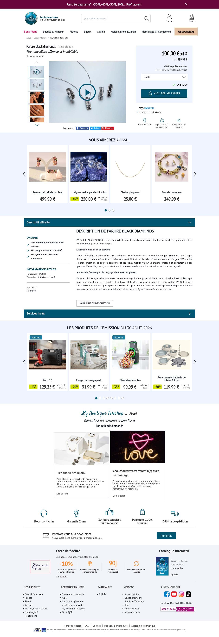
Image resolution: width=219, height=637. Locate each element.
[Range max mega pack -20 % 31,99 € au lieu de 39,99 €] (88, 356)
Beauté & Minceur (53, 31)
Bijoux (87, 31)
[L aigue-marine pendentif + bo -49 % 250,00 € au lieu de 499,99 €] (88, 168)
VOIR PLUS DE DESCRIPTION (95, 303)
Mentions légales (72, 625)
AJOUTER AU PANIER (167, 93)
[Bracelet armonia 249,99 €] (171, 168)
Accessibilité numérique (143, 625)
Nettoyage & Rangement (156, 31)
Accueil (29, 38)
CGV (87, 625)
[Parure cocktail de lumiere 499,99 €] (47, 168)
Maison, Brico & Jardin (123, 31)
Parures (32, 290)
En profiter (61, 576)
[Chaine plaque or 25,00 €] (130, 168)
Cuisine (101, 31)
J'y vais (174, 574)
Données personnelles (116, 625)
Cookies (97, 625)
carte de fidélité (169, 69)
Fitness (74, 31)
